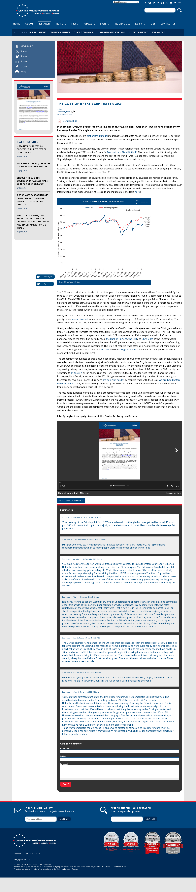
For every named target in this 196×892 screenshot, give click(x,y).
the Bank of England (116, 338)
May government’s (128, 349)
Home (16, 23)
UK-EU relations (37, 32)
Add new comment (71, 500)
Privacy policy (33, 853)
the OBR (104, 349)
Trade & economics (84, 32)
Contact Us (168, 23)
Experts (140, 23)
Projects (60, 23)
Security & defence (60, 32)
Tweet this (48, 284)
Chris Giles (147, 338)
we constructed (80, 319)
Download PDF (28, 45)
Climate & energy (138, 32)
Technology (158, 32)
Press (74, 23)
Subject (63, 756)
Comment (64, 764)
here (137, 191)
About (29, 23)
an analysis (76, 372)
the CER (132, 338)
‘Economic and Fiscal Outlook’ (122, 152)
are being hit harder (113, 380)
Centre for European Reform (37, 11)
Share (24, 51)
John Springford (63, 111)
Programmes (122, 23)
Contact (18, 853)
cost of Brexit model (97, 135)
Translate (126, 4)
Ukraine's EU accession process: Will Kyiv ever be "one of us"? (31, 149)
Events (104, 23)
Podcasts (89, 23)
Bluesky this (48, 277)
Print (23, 71)
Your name (64, 748)
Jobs (152, 23)
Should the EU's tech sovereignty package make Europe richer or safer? (32, 181)
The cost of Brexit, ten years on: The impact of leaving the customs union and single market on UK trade (33, 221)
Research (44, 23)
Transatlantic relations (111, 32)
